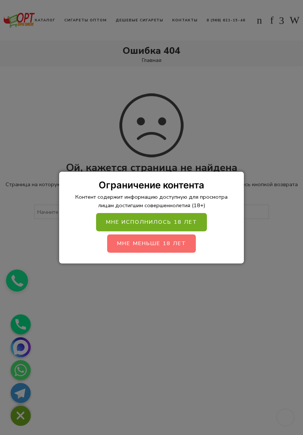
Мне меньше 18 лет (151, 243)
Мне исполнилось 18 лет (151, 222)
